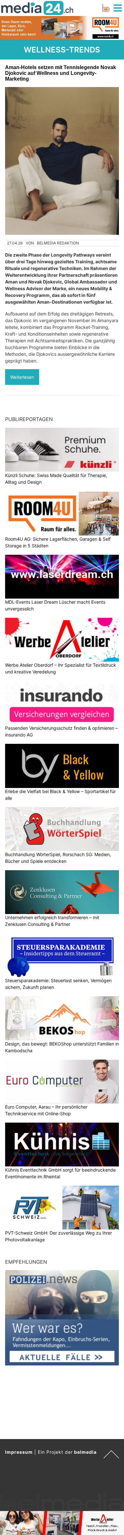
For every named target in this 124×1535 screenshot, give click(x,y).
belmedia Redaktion (58, 243)
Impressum (19, 1452)
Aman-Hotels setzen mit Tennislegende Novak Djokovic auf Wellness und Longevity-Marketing (60, 73)
